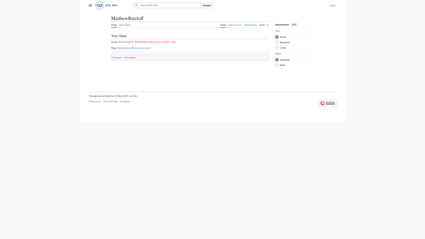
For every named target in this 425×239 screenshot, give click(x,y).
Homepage (129, 57)
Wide (282, 65)
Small (283, 37)
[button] (90, 5)
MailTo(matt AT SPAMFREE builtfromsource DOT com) (147, 42)
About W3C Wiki (110, 101)
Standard (285, 42)
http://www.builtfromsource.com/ (134, 48)
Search (207, 5)
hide (294, 24)
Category (117, 57)
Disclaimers (125, 101)
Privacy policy (95, 101)
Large (283, 47)
